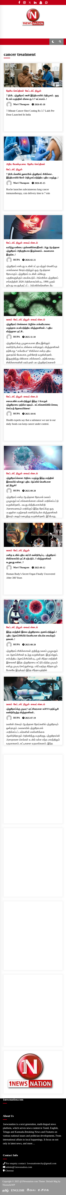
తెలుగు (31, 1190)
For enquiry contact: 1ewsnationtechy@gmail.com (30, 1163)
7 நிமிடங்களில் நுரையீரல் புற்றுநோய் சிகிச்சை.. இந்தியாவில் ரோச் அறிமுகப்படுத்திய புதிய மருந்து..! (32, 176)
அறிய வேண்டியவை (16, 164)
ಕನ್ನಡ (43, 1190)
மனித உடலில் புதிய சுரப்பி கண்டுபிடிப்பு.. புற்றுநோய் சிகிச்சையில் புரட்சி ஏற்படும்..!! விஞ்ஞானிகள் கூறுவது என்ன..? (31, 559)
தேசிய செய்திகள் (15, 91)
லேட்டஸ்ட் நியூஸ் (33, 91)
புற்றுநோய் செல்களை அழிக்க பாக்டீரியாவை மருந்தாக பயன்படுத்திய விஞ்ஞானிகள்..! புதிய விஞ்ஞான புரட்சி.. (29, 328)
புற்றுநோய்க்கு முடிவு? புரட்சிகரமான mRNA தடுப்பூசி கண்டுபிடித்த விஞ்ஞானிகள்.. (32, 711)
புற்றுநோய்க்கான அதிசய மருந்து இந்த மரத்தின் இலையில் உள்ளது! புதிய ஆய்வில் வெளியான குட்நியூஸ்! (30, 482)
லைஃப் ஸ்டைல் (31, 242)
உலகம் (9, 319)
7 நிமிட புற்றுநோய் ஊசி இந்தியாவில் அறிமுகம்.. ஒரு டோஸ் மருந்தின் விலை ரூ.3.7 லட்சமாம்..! (32, 97)
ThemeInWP (8, 1185)
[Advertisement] (33, 788)
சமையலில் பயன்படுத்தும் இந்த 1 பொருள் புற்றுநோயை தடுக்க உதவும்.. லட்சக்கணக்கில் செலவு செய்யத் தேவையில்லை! (32, 405)
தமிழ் (5, 1190)
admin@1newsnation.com (18, 1167)
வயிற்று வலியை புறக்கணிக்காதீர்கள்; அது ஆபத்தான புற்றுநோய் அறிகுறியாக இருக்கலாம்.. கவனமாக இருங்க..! (33, 251)
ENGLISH (17, 1190)
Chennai (9, 1170)
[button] (53, 42)
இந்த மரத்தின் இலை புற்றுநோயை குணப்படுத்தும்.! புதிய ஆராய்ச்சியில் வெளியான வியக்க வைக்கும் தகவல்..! (31, 635)
